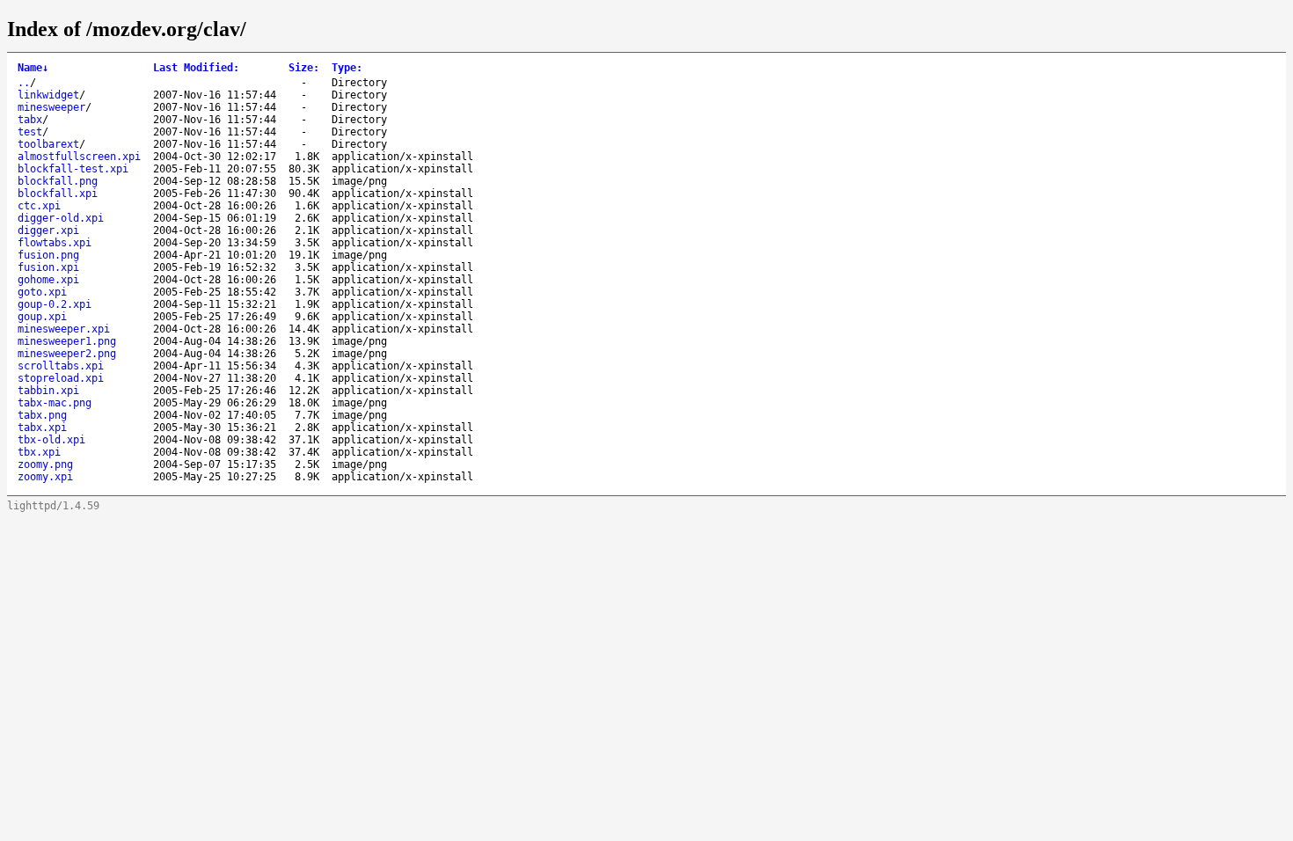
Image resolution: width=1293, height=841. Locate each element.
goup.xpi (42, 317)
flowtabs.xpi (54, 243)
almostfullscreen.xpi (79, 156)
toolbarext (48, 144)
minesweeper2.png (67, 353)
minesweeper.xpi (64, 329)
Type (347, 68)
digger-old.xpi (61, 218)
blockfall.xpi (58, 193)
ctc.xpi (39, 206)
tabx (30, 119)
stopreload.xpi (61, 378)
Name (33, 68)
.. (24, 83)
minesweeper (51, 107)
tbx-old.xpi (51, 440)
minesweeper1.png (67, 341)
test (30, 132)
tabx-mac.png (54, 403)
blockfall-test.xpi (73, 169)
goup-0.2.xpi (54, 304)
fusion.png (48, 255)
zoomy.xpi (45, 477)
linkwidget (48, 95)
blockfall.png (58, 181)
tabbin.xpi (48, 390)
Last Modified (196, 68)
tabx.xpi (42, 427)
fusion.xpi (48, 267)
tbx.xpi (39, 452)
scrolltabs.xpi (61, 366)
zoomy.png (45, 464)
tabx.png (42, 415)
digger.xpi (48, 230)
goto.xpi (42, 292)
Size (304, 68)
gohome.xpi (48, 280)
